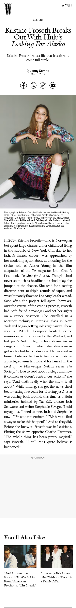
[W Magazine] (8, 9)
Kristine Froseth (29, 240)
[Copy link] (43, 85)
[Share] (23, 85)
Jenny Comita (39, 70)
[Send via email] (52, 85)
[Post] (33, 85)
